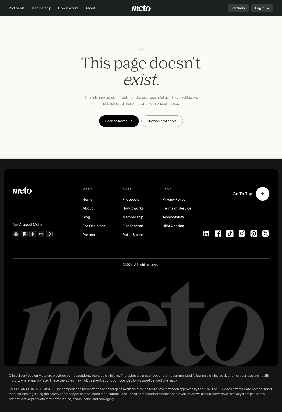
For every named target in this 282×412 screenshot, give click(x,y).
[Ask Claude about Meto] (24, 234)
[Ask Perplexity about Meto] (41, 234)
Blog (86, 217)
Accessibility (173, 217)
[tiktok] (230, 233)
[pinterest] (254, 233)
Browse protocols (162, 121)
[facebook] (218, 233)
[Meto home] (141, 8)
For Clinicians (94, 226)
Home (87, 199)
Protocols (16, 8)
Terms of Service (177, 208)
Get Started (132, 226)
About (90, 8)
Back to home (116, 121)
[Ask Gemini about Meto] (32, 234)
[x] (265, 233)
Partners (90, 234)
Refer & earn (132, 234)
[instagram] (242, 233)
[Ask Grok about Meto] (49, 234)
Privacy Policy (174, 199)
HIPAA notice (173, 226)
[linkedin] (206, 233)
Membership (41, 8)
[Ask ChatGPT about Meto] (16, 234)
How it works (68, 8)
